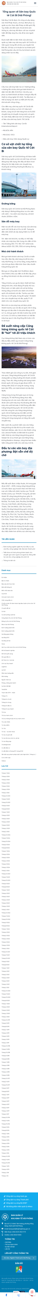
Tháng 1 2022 (6, 948)
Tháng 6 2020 (6, 1007)
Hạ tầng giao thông (7, 634)
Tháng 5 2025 (6, 818)
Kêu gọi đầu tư (6, 657)
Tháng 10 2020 (6, 997)
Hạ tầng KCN (5, 637)
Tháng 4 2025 (6, 822)
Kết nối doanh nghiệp (8, 650)
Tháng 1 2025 (5, 831)
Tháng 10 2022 (6, 919)
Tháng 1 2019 (5, 1042)
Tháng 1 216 (5, 1176)
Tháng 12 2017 (6, 1078)
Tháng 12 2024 (6, 835)
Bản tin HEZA (5, 581)
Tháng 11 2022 (6, 916)
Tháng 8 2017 (5, 1091)
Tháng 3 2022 (6, 942)
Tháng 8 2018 (5, 1059)
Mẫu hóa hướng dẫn (8, 673)
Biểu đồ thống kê (7, 587)
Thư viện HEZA (6, 722)
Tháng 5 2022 (6, 935)
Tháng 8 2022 (6, 926)
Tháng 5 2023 (6, 896)
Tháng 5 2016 (5, 1140)
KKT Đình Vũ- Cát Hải (8, 660)
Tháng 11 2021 (6, 955)
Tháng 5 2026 (6, 779)
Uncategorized (6, 744)
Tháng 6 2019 (5, 1033)
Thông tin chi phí (6, 699)
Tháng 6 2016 (5, 1137)
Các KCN (4, 593)
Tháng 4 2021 (6, 977)
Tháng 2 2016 (5, 1150)
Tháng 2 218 (5, 1172)
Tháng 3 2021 (5, 981)
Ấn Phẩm (4, 577)
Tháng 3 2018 (5, 1075)
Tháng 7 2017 (5, 1094)
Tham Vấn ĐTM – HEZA (8, 692)
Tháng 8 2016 (5, 1130)
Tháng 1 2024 (6, 870)
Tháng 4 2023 (6, 900)
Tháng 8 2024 (6, 848)
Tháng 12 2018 (6, 1046)
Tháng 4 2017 (5, 1104)
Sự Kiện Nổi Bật (6, 686)
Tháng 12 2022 (6, 913)
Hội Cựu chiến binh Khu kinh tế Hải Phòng (14, 647)
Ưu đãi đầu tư (6, 748)
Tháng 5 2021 (5, 974)
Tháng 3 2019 (5, 1039)
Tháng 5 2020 (6, 1010)
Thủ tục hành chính (7, 715)
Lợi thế (4, 670)
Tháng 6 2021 (5, 971)
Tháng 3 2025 (6, 825)
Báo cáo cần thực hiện (8, 584)
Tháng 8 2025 (6, 809)
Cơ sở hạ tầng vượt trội (8, 615)
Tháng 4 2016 (5, 1143)
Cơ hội (3, 611)
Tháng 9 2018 (5, 1055)
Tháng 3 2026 (6, 786)
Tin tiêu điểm (6, 725)
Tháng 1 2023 (5, 909)
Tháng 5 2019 (5, 1036)
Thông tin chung (6, 702)
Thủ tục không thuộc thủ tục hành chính (13, 718)
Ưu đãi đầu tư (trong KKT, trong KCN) (12, 751)
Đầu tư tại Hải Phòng (8, 624)
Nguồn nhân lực (6, 679)
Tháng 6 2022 (6, 932)
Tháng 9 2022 (6, 922)
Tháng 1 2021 (5, 987)
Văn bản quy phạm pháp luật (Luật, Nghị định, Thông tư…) (19, 754)
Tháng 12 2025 (6, 796)
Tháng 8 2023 (6, 887)
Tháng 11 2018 (6, 1049)
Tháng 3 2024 (6, 864)
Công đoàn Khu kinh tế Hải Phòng (12, 618)
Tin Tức (4, 728)
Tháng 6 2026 (6, 776)
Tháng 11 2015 (6, 1159)
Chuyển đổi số (6, 608)
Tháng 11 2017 (6, 1081)
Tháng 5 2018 (5, 1068)
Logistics (4, 666)
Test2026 (4, 689)
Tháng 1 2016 (5, 1153)
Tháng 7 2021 (5, 968)
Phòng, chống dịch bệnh (9, 683)
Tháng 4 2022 (6, 938)
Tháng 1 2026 (5, 792)
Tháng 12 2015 (6, 1156)
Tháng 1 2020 (6, 1016)
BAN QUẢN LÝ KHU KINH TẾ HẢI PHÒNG (16, 2)
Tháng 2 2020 (6, 1013)
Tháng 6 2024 (6, 854)
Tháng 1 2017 (5, 1114)
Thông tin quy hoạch (8, 709)
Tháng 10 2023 (6, 880)
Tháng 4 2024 (6, 861)
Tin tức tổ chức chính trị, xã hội (10, 738)
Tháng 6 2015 (5, 1169)
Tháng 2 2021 (6, 984)
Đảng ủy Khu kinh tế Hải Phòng (11, 621)
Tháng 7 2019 (5, 1029)
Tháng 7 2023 (6, 890)
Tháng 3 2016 (5, 1146)
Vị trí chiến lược (6, 757)
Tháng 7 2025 (6, 812)
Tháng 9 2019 (5, 1023)
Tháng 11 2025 (6, 799)
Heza (3, 644)
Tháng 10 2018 (6, 1052)
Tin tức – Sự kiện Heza (8, 731)
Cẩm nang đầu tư (7, 600)
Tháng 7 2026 (6, 773)
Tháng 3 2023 (6, 903)
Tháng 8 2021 (5, 964)
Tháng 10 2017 (6, 1085)
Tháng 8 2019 (5, 1026)
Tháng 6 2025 (6, 815)
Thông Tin (4, 696)
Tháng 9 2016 (5, 1127)
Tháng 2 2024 (6, 867)
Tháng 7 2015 (5, 1166)
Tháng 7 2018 (5, 1062)
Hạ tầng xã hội (6, 640)
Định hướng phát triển (8, 627)
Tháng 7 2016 (5, 1133)
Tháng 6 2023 (6, 893)
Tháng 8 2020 (6, 1000)
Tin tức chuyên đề (7, 735)
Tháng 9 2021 (5, 961)
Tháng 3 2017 (5, 1107)
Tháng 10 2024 (6, 841)
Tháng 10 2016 (6, 1124)
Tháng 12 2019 (6, 1020)
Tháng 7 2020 (6, 1003)
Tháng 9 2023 (6, 883)
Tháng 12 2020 (6, 991)
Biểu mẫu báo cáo (7, 590)
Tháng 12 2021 (6, 952)
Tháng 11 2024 (6, 838)
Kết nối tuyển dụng (7, 654)
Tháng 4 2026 (6, 783)
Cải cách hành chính (8, 597)
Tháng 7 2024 (6, 851)
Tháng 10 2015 (6, 1163)
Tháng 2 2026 (6, 789)
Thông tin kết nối (9, 560)
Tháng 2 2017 (5, 1111)
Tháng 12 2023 (6, 874)
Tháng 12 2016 (6, 1117)
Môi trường (5, 676)
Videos (4, 761)
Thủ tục (4, 712)
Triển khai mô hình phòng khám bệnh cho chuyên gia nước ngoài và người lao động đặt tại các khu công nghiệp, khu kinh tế (19, 555)
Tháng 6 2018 (5, 1065)
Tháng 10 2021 (6, 958)
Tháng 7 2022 (6, 929)
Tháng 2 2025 (6, 828)
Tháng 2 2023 (6, 906)
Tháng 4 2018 (5, 1072)
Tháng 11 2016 (6, 1120)
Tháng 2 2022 (6, 945)
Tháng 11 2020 (6, 994)
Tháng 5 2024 (6, 857)
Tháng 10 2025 (6, 802)
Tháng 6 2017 (5, 1098)
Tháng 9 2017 (5, 1088)
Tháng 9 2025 (6, 805)
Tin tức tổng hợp (6, 741)
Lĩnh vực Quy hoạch (7, 663)
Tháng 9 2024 (6, 844)
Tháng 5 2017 (5, 1101)
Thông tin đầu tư (6, 705)
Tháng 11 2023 (6, 877)
